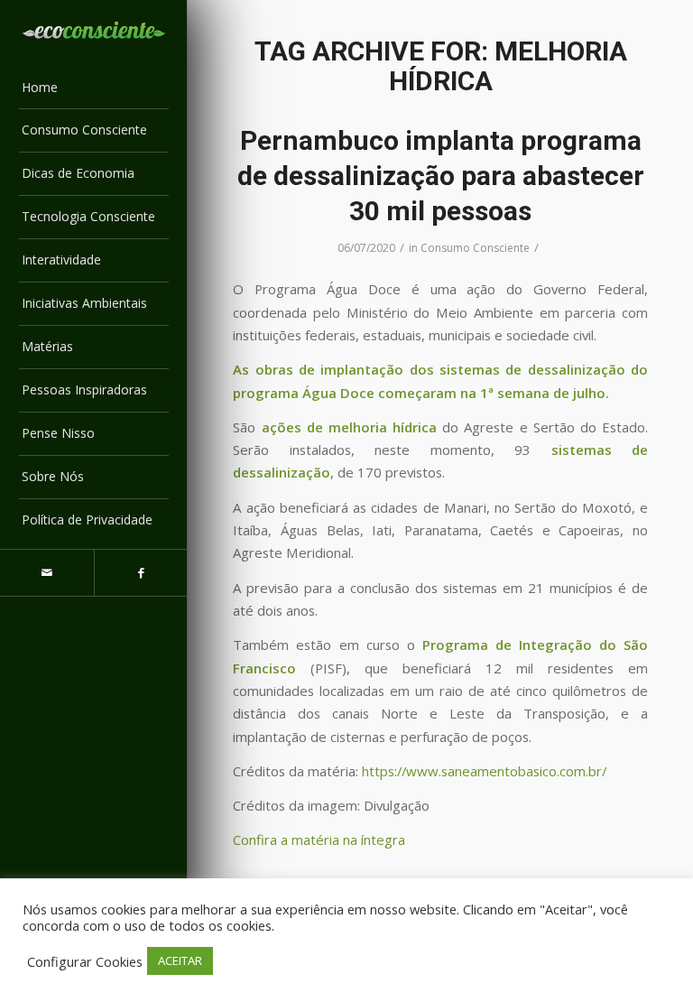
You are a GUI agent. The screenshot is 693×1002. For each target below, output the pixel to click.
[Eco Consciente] (94, 30)
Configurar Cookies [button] (85, 961)
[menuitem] (94, 88)
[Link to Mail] (47, 573)
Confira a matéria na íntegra (319, 839)
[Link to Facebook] (141, 573)
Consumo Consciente (475, 247)
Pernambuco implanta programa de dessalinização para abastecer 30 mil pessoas (440, 176)
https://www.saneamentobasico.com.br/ (482, 771)
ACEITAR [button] (180, 960)
